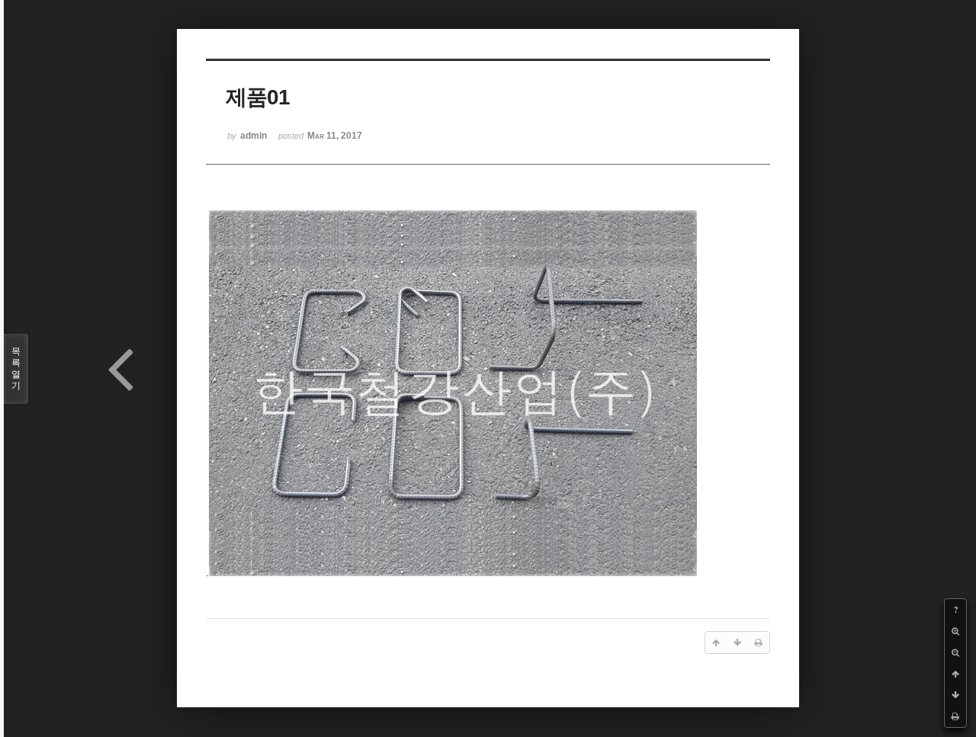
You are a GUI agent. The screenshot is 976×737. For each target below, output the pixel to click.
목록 (16, 368)
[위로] (955, 673)
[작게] (955, 652)
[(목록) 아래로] (955, 695)
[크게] (955, 631)
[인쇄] (955, 716)
